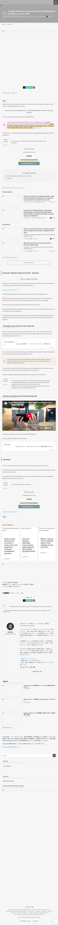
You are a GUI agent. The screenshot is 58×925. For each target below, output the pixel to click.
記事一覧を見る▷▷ (7, 727)
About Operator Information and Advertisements (20, 909)
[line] (27, 907)
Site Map (44, 911)
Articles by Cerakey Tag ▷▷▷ (10, 289)
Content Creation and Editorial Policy (41, 909)
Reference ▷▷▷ (37, 127)
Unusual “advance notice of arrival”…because (19, 176)
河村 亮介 (10, 632)
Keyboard (22, 16)
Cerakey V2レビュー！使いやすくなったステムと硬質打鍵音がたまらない (34, 446)
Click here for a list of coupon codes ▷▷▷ (13, 187)
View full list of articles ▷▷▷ (10, 257)
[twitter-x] (29, 667)
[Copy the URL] (33, 87)
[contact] (32, 907)
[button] (24, 87)
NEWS (33, 16)
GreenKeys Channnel (33, 912)
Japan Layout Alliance (22, 912)
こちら (4, 586)
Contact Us (13, 912)
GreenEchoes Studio (8, 781)
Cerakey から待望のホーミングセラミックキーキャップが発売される (33, 344)
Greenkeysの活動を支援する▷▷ (11, 747)
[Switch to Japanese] (7, 93)
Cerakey (36, 16)
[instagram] (32, 667)
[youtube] (34, 667)
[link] (21, 667)
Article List (29, 16)
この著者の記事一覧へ (36, 671)
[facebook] (26, 667)
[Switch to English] (14, 93)
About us (50, 911)
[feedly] (29, 907)
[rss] (30, 907)
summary (9, 178)
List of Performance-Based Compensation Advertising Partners (29, 914)
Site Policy (38, 911)
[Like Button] (4, 101)
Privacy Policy (31, 911)
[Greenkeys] (4, 2)
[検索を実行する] (54, 755)
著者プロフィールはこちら (29, 658)
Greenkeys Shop (43, 912)
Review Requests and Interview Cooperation (16, 911)
